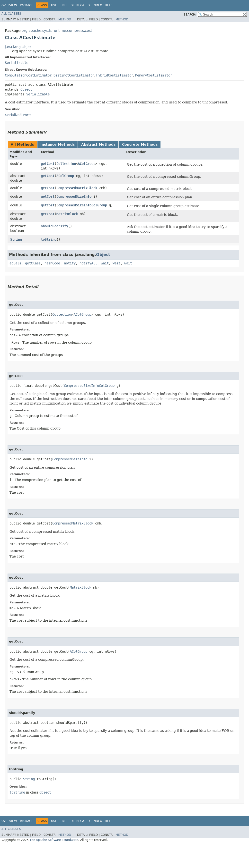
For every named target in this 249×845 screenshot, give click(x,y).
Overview (9, 5)
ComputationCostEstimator (28, 75)
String (16, 239)
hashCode (52, 263)
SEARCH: (190, 14)
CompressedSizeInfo (73, 196)
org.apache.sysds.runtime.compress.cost (57, 31)
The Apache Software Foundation (54, 840)
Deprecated (80, 5)
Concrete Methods (140, 144)
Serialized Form (18, 115)
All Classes (11, 13)
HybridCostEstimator (114, 75)
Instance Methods (57, 144)
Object (26, 89)
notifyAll (88, 263)
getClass (33, 263)
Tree (64, 5)
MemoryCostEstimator (153, 75)
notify (70, 263)
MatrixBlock (67, 214)
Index (97, 5)
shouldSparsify (54, 226)
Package (26, 5)
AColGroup (86, 164)
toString (48, 239)
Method (64, 19)
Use (54, 5)
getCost (47, 164)
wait (105, 263)
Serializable (16, 63)
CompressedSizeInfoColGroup (81, 205)
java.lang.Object (19, 47)
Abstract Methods (98, 144)
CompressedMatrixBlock (76, 188)
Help (108, 5)
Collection (66, 164)
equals (15, 263)
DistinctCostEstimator (73, 75)
